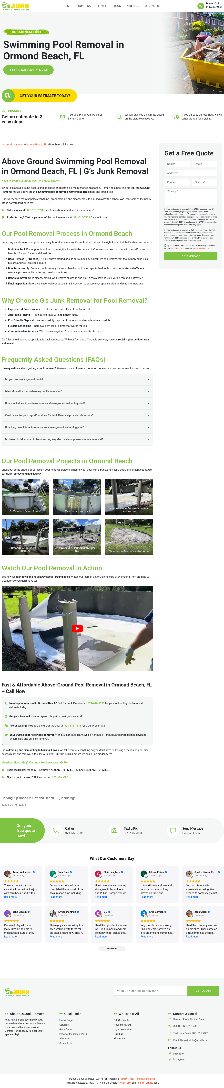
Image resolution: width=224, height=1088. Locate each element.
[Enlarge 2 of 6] (97, 483)
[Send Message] (173, 831)
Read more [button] (10, 896)
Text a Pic (131, 828)
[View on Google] (7, 873)
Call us (69, 828)
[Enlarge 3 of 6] (148, 483)
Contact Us (153, 6)
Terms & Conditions (201, 249)
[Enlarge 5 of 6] (97, 523)
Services (102, 6)
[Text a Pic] (114, 831)
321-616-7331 (34, 210)
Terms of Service (144, 1082)
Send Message (192, 828)
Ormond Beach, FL (36, 144)
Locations (84, 6)
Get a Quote (65, 1029)
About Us (133, 6)
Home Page (65, 1020)
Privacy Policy (180, 249)
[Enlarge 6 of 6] (148, 523)
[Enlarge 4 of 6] (45, 523)
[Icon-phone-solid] (200, 6)
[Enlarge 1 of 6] (45, 483)
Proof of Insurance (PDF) (73, 1034)
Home (67, 6)
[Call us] (56, 831)
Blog (117, 6)
